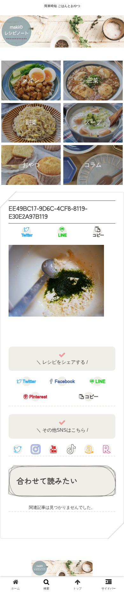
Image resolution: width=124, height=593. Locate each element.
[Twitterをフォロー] (17, 449)
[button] (111, 547)
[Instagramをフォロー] (35, 449)
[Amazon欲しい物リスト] (89, 449)
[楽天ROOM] (106, 449)
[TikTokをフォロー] (71, 449)
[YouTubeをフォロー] (53, 449)
